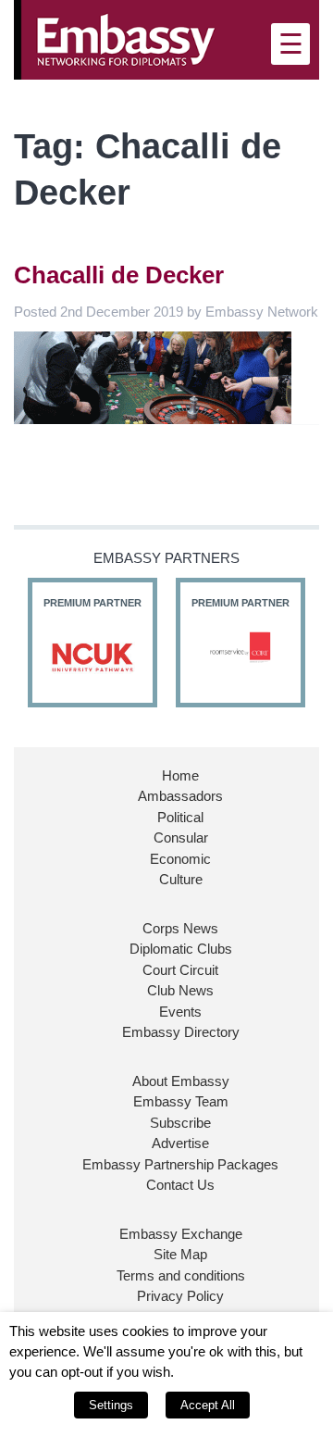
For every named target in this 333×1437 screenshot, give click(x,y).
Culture (181, 879)
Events (180, 1011)
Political (180, 817)
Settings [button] (111, 1405)
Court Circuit (180, 970)
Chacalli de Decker (119, 275)
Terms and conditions (181, 1275)
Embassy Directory (181, 1032)
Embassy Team (180, 1101)
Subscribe (180, 1123)
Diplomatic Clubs (181, 948)
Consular (181, 837)
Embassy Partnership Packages (180, 1164)
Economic (180, 859)
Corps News (180, 928)
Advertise (180, 1143)
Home (180, 775)
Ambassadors (180, 796)
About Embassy (180, 1081)
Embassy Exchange (180, 1234)
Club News (180, 990)
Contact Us (180, 1185)
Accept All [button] (207, 1405)
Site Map (180, 1254)
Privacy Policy (180, 1296)
